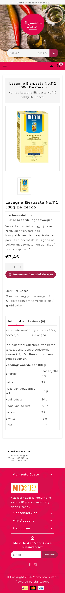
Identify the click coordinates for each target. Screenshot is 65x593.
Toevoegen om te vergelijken (30, 300)
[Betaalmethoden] (24, 588)
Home (12, 92)
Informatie (16, 321)
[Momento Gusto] (32, 24)
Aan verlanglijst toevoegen (28, 296)
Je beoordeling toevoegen (33, 220)
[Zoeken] (53, 53)
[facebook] (29, 565)
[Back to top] (57, 584)
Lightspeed (41, 581)
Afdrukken (16, 305)
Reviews (36, 321)
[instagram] (35, 565)
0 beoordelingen (21, 215)
